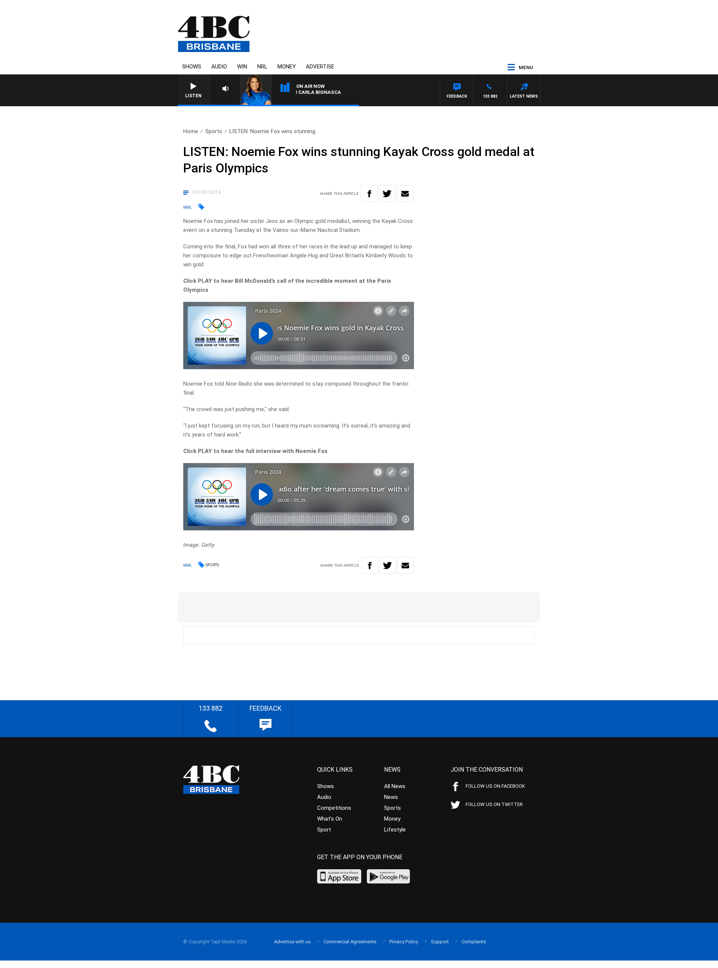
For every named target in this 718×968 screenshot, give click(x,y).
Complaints (473, 941)
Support (440, 941)
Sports (213, 131)
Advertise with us (292, 941)
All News (394, 786)
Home (190, 131)
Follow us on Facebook (495, 786)
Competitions (334, 808)
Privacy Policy (403, 941)
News (391, 797)
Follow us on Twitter (494, 804)
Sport (324, 829)
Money (286, 66)
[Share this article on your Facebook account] (369, 193)
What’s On (329, 818)
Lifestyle (395, 829)
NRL (262, 66)
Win (242, 66)
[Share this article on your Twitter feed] (387, 193)
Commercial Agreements (350, 941)
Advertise (320, 66)
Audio (219, 66)
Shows (191, 66)
